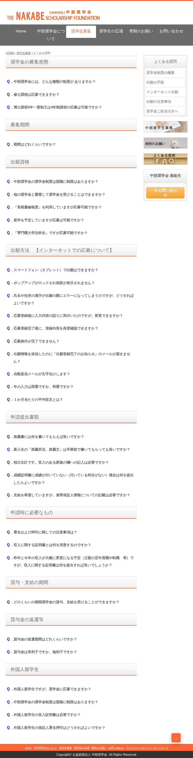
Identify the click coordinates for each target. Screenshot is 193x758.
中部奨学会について (51, 35)
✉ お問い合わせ (165, 192)
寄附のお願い (141, 31)
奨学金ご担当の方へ (162, 111)
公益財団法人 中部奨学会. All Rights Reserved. (104, 754)
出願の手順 (155, 82)
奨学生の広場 (111, 31)
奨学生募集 (81, 31)
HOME (10, 53)
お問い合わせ (171, 31)
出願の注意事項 (158, 101)
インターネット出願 (162, 92)
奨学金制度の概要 (160, 73)
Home (21, 31)
